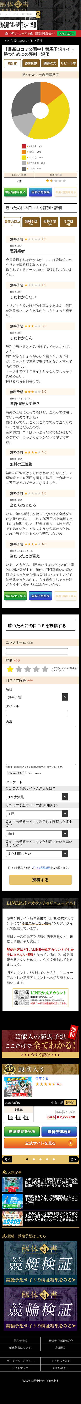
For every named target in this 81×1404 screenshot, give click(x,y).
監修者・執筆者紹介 (61, 1340)
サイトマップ (20, 1368)
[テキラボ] (12, 1184)
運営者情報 (20, 1340)
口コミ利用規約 (41, 867)
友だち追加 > (66, 33)
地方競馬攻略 (4, 24)
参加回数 (31, 63)
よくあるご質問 (60, 1361)
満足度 (12, 63)
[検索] (38, 14)
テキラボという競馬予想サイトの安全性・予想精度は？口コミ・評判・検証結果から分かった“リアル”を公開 (51, 1182)
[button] (27, 1159)
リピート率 (68, 63)
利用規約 (60, 1347)
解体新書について (20, 1347)
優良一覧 (33, 24)
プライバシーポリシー (20, 1361)
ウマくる (42, 1078)
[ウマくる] (18, 1087)
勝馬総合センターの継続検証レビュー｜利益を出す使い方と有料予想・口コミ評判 (51, 1199)
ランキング (25, 24)
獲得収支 (50, 63)
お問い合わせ (61, 1368)
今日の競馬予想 (14, 24)
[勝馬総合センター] (12, 1201)
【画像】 (70, 1102)
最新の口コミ (12, 223)
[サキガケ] (12, 1218)
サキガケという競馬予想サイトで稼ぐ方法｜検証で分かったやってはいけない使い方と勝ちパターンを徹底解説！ (51, 1216)
